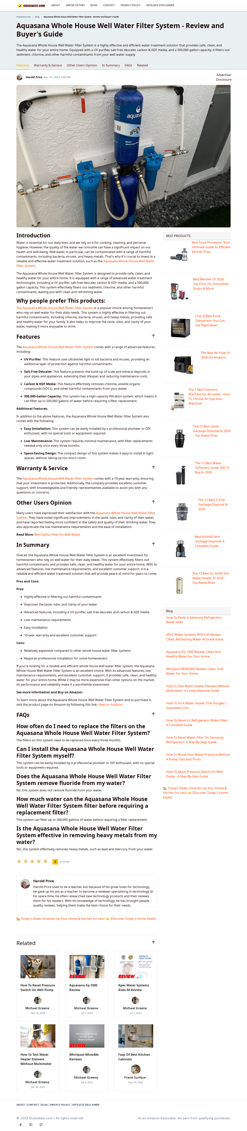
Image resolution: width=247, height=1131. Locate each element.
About (55, 5)
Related (142, 65)
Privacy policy (130, 5)
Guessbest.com (23, 16)
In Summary (111, 65)
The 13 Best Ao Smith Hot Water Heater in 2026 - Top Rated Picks (210, 578)
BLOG (44, 1104)
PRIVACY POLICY (60, 1104)
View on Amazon (110, 704)
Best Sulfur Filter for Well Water (57, 534)
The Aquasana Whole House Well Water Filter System (54, 308)
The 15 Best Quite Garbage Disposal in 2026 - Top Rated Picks (212, 431)
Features (22, 65)
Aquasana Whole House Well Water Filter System (58, 347)
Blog (94, 5)
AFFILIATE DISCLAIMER (160, 5)
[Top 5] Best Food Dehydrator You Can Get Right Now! (210, 320)
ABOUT (20, 1104)
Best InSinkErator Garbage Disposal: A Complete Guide (209, 541)
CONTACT (33, 1104)
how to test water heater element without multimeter (36, 1059)
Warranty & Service (48, 65)
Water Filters (75, 5)
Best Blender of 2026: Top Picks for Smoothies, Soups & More (211, 284)
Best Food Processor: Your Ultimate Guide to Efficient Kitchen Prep (211, 247)
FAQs (128, 65)
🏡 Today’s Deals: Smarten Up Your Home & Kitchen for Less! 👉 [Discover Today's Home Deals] (86, 919)
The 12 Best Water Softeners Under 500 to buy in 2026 (212, 467)
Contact (109, 5)
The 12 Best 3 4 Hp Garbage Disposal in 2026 (213, 504)
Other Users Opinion (82, 65)
